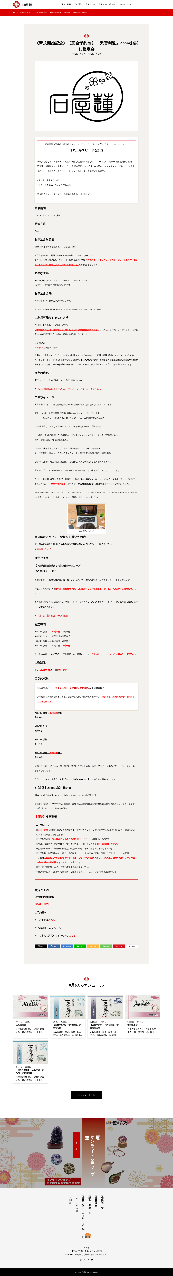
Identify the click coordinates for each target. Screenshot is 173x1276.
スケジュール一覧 (86, 1095)
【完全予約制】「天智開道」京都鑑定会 (71, 688)
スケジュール (125, 4)
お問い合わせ (70, 1200)
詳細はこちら (44, 549)
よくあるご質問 (77, 1201)
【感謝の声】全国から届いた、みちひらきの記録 (83, 1210)
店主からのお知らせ (107, 4)
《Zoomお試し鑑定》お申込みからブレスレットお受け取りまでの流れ (69, 389)
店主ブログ (90, 4)
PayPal (40, 347)
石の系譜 (78, 4)
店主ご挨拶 (66, 4)
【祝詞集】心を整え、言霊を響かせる (89, 1204)
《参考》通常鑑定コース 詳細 (52, 615)
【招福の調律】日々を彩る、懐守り (102, 1201)
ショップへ (76, 1145)
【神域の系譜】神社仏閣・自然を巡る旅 (96, 1199)
